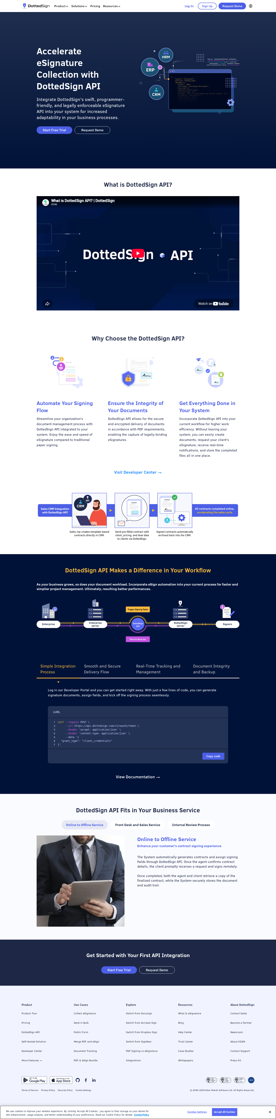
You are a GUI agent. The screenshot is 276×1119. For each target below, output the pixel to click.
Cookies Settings (197, 1112)
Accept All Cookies (224, 1112)
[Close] (270, 1112)
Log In (189, 6)
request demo (232, 6)
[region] (138, 1112)
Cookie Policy (141, 1115)
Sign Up (207, 6)
